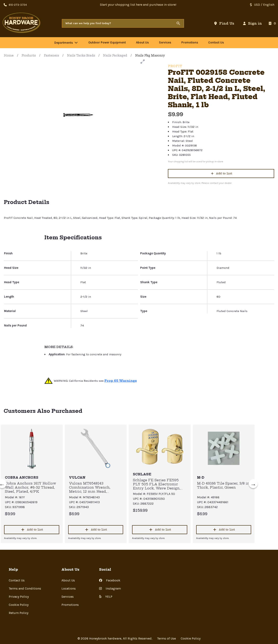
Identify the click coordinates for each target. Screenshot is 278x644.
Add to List (224, 173)
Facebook (112, 580)
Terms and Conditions (25, 588)
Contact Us (17, 580)
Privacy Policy (19, 596)
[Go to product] (31, 448)
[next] (253, 483)
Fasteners (51, 55)
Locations (68, 588)
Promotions (70, 605)
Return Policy (18, 613)
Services (67, 596)
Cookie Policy (18, 605)
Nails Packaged (115, 55)
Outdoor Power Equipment (107, 42)
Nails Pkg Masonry (150, 55)
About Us (68, 580)
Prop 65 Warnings (120, 381)
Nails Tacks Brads (81, 55)
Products (29, 55)
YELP (108, 596)
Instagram (113, 588)
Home (9, 55)
